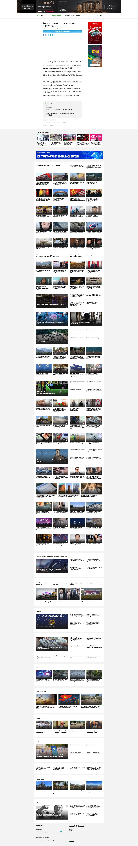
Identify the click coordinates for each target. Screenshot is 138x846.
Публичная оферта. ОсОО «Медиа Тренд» (43, 815)
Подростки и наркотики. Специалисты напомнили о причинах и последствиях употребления (76, 617)
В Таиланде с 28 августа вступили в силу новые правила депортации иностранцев (94, 210)
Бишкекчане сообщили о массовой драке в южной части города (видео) (50, 283)
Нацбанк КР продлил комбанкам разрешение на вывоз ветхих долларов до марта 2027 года (93, 404)
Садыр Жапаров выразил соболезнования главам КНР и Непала (50, 318)
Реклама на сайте (39, 807)
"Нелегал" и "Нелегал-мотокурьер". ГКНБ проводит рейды (60, 352)
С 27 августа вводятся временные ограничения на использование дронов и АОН (43, 561)
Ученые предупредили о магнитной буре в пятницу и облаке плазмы (59, 746)
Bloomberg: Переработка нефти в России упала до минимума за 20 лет (60, 210)
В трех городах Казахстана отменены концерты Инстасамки (93, 273)
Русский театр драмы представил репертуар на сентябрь (77, 792)
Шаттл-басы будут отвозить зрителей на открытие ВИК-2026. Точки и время (77, 601)
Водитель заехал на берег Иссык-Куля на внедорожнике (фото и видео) (93, 335)
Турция (45, 98)
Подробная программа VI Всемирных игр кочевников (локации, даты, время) (48, 603)
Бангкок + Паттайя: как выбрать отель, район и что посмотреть (77, 770)
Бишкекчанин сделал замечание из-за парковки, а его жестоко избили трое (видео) (60, 523)
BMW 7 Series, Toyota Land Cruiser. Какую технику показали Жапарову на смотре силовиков (60, 227)
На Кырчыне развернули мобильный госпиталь (91, 281)
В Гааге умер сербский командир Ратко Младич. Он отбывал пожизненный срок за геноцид (60, 709)
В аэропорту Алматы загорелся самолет (93, 308)
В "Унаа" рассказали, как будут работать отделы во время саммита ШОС (93, 538)
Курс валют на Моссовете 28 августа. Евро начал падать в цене (77, 428)
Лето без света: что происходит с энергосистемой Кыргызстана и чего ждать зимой (45, 685)
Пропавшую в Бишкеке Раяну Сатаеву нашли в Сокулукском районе (83, 233)
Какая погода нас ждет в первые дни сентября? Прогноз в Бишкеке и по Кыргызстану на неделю (50, 733)
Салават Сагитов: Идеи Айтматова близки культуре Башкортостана (77, 455)
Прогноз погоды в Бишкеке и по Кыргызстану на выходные (43, 335)
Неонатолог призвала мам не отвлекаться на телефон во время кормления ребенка (93, 616)
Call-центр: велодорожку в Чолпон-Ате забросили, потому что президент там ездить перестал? (60, 658)
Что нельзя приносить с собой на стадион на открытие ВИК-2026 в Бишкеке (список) (77, 309)
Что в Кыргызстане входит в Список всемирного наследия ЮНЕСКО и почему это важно (68, 474)
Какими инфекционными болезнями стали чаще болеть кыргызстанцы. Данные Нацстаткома (59, 388)
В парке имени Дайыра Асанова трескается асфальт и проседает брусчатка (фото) (77, 658)
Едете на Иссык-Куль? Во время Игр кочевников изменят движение (77, 490)
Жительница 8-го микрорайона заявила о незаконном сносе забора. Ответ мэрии (93, 658)
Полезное (78, 15)
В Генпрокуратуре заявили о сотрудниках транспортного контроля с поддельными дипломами (42, 353)
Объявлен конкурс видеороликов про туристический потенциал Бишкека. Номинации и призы (93, 746)
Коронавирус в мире (51, 81)
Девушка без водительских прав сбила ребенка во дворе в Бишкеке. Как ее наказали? (60, 455)
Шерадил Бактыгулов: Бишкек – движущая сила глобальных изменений (60, 265)
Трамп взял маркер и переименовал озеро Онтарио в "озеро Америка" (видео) (93, 709)
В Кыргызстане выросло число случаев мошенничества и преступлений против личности (93, 455)
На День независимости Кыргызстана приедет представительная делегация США (77, 177)
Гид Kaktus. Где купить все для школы (93, 522)
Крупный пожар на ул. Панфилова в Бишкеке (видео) (77, 161)
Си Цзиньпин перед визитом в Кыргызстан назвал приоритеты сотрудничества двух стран (43, 177)
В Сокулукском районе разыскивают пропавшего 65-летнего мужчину (93, 194)
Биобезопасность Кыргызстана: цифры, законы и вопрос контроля (77, 316)
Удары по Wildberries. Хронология (88, 579)
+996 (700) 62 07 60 (56, 809)
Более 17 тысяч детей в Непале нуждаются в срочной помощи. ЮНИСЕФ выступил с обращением (77, 335)
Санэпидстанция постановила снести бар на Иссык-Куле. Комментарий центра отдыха (42, 523)
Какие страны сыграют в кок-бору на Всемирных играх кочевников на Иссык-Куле (94, 368)
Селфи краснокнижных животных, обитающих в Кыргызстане (77, 360)
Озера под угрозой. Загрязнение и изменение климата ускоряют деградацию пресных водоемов (77, 436)
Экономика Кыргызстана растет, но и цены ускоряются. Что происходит (67, 685)
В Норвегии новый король (75, 367)
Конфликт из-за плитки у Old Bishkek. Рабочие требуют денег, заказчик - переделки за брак (60, 506)
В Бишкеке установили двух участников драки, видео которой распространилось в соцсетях (52, 233)
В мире (44, 28)
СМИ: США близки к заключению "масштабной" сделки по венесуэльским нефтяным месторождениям (77, 282)
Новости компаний (43, 110)
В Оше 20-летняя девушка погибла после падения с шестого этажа (60, 490)
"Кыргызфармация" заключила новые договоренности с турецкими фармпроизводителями (94, 624)
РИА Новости (61, 40)
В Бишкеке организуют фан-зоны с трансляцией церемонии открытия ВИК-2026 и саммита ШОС (77, 784)
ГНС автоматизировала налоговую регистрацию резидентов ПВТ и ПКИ (77, 634)
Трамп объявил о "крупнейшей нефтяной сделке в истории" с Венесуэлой (93, 249)
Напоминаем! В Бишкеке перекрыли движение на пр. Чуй (43, 455)
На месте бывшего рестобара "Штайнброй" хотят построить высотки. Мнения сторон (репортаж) (59, 336)
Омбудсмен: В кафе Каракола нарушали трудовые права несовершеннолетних (92, 352)
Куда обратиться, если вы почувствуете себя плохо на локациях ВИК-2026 (75, 546)
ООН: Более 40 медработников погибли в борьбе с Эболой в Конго (93, 436)
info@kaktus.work (43, 809)
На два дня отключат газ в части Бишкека (93, 723)
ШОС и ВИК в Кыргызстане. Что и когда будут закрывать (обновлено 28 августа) (77, 561)
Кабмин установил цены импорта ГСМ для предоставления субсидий (60, 634)
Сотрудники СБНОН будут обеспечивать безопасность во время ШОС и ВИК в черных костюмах (93, 178)
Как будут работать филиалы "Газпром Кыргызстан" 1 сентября (77, 538)
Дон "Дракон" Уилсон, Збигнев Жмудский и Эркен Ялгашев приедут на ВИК (93, 227)
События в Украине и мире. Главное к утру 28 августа (49, 438)
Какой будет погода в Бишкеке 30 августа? (48, 144)
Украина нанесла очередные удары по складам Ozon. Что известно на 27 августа (46, 580)
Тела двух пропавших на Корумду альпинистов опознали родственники (93, 490)
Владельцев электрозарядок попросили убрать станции (59, 421)
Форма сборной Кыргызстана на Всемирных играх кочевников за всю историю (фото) (93, 601)
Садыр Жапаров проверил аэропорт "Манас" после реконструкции (58, 177)
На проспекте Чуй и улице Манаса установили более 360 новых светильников (77, 265)
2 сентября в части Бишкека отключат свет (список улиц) (92, 316)
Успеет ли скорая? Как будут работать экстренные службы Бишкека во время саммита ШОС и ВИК (77, 405)
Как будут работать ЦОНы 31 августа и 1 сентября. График (94, 546)
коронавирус (52, 98)
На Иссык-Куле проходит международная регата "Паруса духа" (76, 194)
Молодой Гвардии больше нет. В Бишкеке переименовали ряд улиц (94, 731)
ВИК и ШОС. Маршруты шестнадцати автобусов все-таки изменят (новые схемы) (50, 370)
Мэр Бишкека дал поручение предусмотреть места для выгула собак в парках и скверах (93, 634)
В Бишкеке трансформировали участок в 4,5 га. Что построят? (76, 421)
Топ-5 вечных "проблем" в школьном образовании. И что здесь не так (89, 474)
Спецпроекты (67, 15)
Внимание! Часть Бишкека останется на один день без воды (77, 731)
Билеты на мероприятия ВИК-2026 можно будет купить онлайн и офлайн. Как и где (93, 593)
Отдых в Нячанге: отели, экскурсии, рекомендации (42, 770)
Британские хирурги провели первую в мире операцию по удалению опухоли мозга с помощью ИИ (50, 300)
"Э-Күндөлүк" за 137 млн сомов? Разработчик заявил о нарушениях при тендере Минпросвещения (45, 474)
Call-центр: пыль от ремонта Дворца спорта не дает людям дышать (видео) (59, 404)
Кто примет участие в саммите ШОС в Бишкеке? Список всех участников (42, 227)
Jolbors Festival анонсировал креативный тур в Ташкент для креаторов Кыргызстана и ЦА (93, 784)
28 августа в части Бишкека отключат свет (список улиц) (76, 723)
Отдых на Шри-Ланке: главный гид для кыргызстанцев (94, 770)
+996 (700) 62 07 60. (39, 819)
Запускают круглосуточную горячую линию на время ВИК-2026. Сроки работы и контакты (49, 548)
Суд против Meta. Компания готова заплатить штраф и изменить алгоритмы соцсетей (68, 580)
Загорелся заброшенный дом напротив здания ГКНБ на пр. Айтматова (42, 490)
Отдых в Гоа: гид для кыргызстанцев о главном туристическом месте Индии (59, 770)
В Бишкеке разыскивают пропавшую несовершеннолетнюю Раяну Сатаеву (42, 266)
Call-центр (73, 15)
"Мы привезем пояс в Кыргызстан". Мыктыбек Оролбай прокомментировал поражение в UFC (93, 145)
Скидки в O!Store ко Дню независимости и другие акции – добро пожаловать (96, 121)
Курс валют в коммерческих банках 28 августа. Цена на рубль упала (44, 421)
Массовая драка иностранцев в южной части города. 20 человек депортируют (93, 265)
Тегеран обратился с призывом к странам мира (43, 249)
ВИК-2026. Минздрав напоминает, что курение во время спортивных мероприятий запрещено (93, 387)
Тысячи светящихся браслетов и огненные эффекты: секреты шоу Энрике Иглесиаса (43, 506)
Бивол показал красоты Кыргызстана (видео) (91, 161)
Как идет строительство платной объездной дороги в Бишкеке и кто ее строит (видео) (90, 685)
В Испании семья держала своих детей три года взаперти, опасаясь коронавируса (60, 92)
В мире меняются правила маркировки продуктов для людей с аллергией (43, 194)
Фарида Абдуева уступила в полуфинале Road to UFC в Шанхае (77, 144)
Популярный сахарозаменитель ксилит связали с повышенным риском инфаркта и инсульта (77, 273)
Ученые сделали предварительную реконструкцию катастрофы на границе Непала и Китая (77, 210)
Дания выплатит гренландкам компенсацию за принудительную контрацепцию (43, 709)
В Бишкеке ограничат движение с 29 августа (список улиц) (93, 561)
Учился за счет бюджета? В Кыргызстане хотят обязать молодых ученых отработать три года (43, 635)
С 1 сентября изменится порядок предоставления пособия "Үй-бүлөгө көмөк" (43, 746)
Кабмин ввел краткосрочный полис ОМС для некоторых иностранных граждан (92, 422)
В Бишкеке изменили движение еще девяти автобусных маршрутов (60, 194)
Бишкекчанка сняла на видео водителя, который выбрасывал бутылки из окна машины (43, 658)
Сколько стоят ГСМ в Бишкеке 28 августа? (43, 404)
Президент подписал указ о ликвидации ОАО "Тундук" (76, 506)
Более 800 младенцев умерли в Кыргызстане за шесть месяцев (43, 387)
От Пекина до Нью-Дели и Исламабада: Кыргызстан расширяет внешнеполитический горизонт (77, 523)
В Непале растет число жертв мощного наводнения (76, 709)
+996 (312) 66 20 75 (50, 809)
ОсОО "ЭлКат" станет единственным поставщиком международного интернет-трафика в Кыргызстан (76, 353)
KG (100, 804)
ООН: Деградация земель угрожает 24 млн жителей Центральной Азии (77, 249)
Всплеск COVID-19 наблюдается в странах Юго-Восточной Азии (59, 87)
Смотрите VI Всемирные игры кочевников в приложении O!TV (68, 121)
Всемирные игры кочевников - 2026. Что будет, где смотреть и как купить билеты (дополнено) (77, 593)
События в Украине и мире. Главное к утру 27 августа (77, 746)
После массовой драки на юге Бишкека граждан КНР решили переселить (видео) (60, 161)
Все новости (56, 15)
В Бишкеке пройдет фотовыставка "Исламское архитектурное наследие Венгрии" (93, 792)
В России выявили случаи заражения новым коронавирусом (58, 84)
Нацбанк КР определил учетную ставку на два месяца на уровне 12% (49, 626)
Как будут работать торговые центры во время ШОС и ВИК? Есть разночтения (60, 561)
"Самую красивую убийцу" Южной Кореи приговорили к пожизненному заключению (43, 210)
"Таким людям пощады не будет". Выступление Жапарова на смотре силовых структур (77, 227)
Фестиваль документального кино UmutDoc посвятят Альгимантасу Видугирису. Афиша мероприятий (49, 794)
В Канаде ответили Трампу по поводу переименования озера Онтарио (59, 249)
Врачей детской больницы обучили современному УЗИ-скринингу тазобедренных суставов (94, 429)
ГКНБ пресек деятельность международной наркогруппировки (75, 387)
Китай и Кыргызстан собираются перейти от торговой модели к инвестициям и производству (93, 361)
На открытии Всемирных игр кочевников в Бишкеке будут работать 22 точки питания (42, 161)
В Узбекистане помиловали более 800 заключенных (81, 301)
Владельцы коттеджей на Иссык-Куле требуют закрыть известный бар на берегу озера (93, 506)
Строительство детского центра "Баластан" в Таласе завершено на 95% (56, 121)
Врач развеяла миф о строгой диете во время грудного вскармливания (77, 624)
